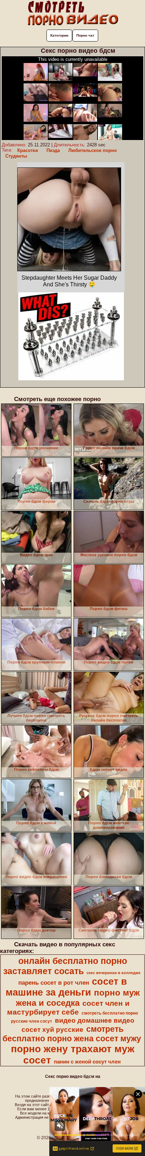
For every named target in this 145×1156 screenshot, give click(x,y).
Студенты (16, 156)
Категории (59, 35)
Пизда (53, 150)
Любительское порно (92, 150)
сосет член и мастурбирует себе (68, 1007)
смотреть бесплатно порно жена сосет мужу (71, 1033)
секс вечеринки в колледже (113, 973)
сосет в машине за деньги (66, 987)
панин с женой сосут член (87, 1062)
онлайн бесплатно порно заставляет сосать (65, 966)
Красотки (27, 150)
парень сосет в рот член (53, 982)
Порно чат (85, 35)
